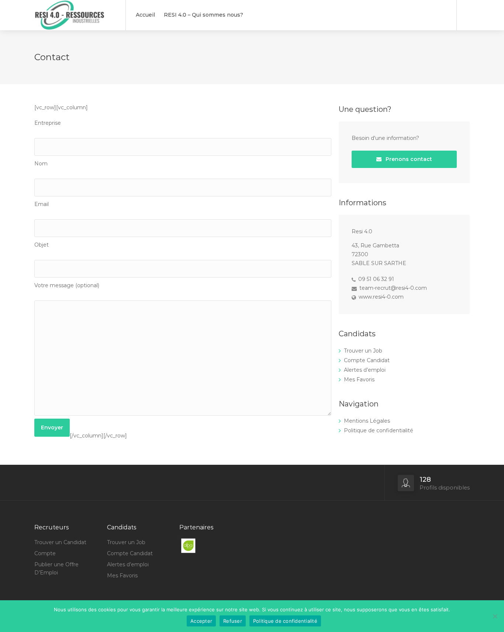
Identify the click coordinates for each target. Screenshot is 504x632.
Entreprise (47, 123)
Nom (41, 163)
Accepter (201, 621)
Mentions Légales (367, 421)
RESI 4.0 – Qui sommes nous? (203, 14)
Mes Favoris (359, 379)
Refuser (232, 621)
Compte (45, 553)
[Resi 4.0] (75, 38)
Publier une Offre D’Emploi (56, 568)
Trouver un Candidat (60, 542)
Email (41, 204)
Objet (41, 244)
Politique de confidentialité (378, 430)
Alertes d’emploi (365, 370)
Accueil (145, 14)
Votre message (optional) (66, 285)
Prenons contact (408, 159)
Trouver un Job (363, 350)
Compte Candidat (367, 360)
